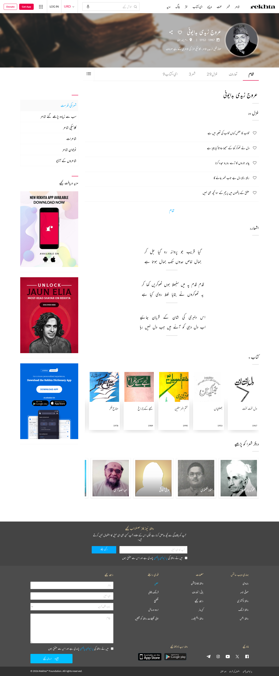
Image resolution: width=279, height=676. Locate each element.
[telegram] (208, 656)
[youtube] (227, 656)
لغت (219, 7)
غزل (212, 74)
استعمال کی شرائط (234, 671)
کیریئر (201, 610)
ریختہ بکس (244, 618)
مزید (169, 7)
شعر (192, 74)
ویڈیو (209, 7)
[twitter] (237, 656)
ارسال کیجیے (47, 658)
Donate (10, 6)
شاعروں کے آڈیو (66, 160)
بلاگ (177, 7)
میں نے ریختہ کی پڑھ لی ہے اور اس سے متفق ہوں (152, 558)
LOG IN (54, 6)
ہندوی (246, 583)
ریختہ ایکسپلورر (197, 618)
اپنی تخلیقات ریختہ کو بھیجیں (146, 618)
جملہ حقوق (223, 671)
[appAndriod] (175, 656)
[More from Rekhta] (41, 6)
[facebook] (247, 656)
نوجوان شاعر (69, 149)
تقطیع (156, 601)
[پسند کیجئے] (180, 32)
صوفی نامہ (244, 592)
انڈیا (178, 39)
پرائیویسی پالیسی (160, 558)
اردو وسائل (153, 610)
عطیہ (156, 583)
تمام (251, 74)
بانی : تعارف (197, 592)
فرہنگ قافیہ (153, 592)
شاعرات (71, 138)
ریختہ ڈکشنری (243, 601)
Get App (26, 6)
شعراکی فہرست (68, 105)
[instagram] (218, 656)
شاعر (237, 7)
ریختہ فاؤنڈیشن (197, 583)
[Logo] (263, 7)
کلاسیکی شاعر (69, 127)
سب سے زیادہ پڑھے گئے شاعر (58, 116)
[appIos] (149, 656)
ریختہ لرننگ (243, 610)
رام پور (184, 39)
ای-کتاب (170, 74)
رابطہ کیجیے (199, 601)
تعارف (233, 74)
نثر (186, 7)
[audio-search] (88, 6)
